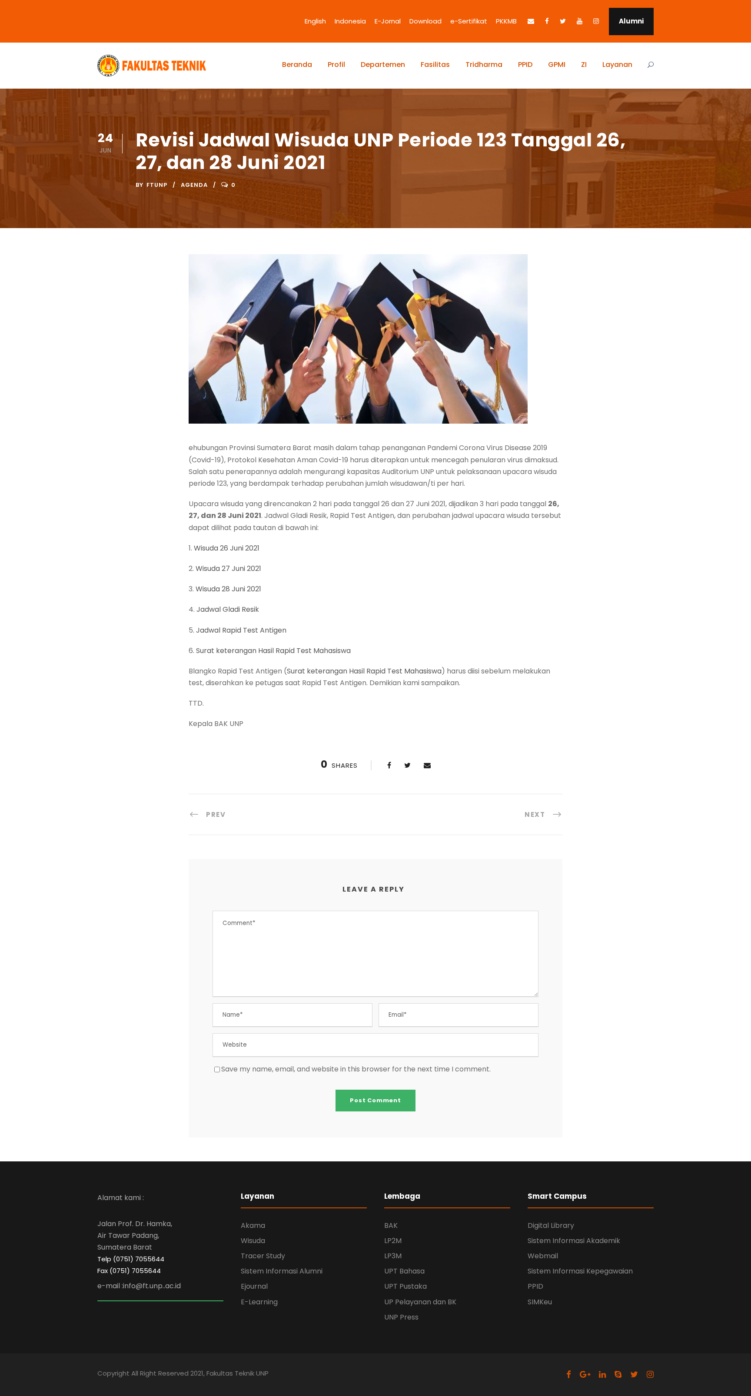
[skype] (618, 1374)
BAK (391, 1225)
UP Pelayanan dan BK (420, 1302)
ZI (584, 65)
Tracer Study (263, 1256)
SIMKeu (540, 1302)
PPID (525, 65)
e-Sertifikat (468, 21)
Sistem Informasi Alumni (281, 1271)
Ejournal (254, 1286)
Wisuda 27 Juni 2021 (228, 569)
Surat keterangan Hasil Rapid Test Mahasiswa (273, 651)
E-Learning (259, 1302)
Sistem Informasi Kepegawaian (580, 1271)
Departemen (383, 65)
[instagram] (596, 21)
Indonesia (350, 21)
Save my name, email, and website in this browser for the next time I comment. (356, 1069)
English (315, 21)
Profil (336, 65)
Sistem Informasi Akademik (574, 1241)
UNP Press (401, 1317)
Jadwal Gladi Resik (227, 609)
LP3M (393, 1256)
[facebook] (547, 21)
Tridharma (483, 65)
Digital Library (551, 1225)
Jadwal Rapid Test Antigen (241, 630)
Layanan (617, 65)
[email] (531, 21)
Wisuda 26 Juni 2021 (226, 548)
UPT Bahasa (404, 1271)
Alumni (631, 21)
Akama (253, 1225)
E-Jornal (388, 21)
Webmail (543, 1256)
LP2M (393, 1241)
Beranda (297, 65)
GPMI (556, 65)
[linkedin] (602, 1374)
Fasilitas (435, 65)
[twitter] (563, 21)
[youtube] (579, 21)
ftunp (156, 185)
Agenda (194, 185)
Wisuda (253, 1241)
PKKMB (506, 21)
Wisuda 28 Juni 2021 (228, 589)
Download (425, 21)
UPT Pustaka (405, 1286)
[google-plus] (585, 1374)
